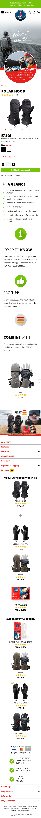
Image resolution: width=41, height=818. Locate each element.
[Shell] (20, 376)
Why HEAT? (6, 442)
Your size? (5, 461)
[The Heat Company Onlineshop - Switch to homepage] (20, 15)
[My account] (34, 12)
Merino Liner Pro (20, 544)
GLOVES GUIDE (7, 456)
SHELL (22, 266)
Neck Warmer (17, 807)
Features (5, 447)
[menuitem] (6, 12)
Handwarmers (20, 605)
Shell (20, 392)
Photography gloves (24, 810)
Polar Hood (20, 501)
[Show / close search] (30, 12)
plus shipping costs (7, 138)
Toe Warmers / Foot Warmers (20, 808)
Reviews (7, 470)
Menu (8, 12)
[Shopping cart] (38, 12)
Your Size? (8, 145)
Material (5, 451)
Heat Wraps (8, 807)
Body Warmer (27, 807)
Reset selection (11, 157)
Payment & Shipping (10, 465)
